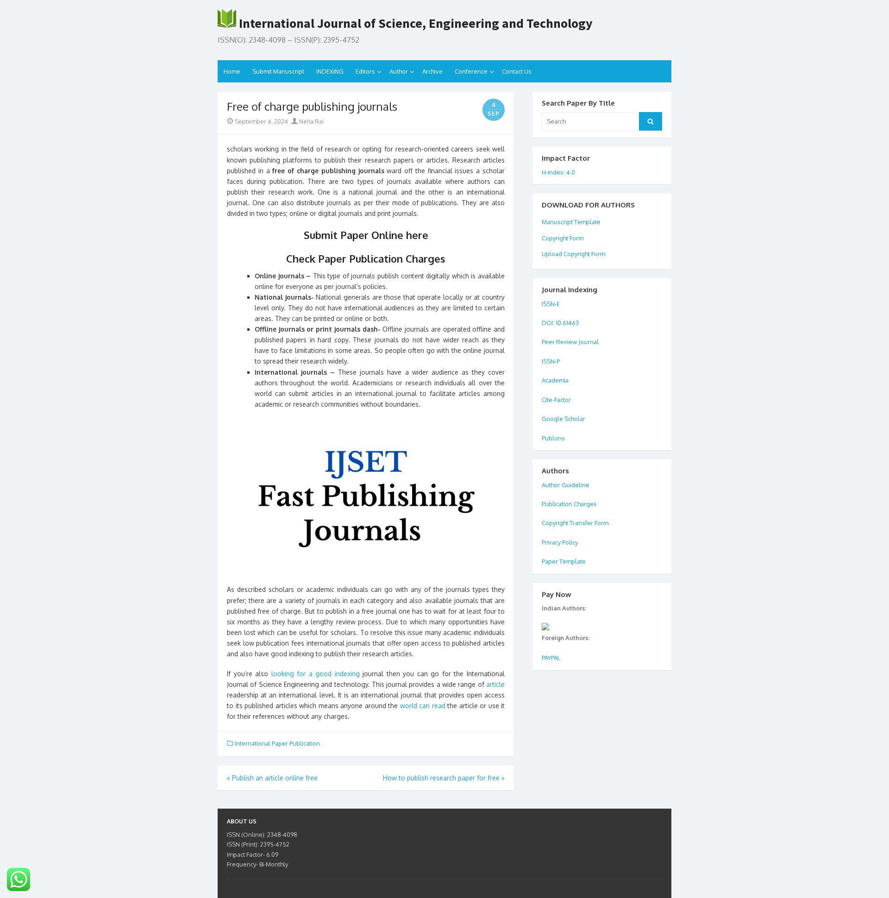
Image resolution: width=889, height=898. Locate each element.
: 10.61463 (566, 323)
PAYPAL (551, 657)
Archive (432, 71)
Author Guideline (565, 485)
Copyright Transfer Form (575, 523)
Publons (553, 438)
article (495, 684)
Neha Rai (311, 121)
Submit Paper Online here (366, 234)
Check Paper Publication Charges (365, 258)
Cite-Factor (556, 399)
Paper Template (564, 561)
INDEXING (330, 71)
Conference (471, 71)
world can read (422, 706)
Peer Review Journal (570, 341)
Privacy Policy (560, 542)
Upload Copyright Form (573, 253)
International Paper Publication (277, 743)
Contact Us (517, 71)
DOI (547, 323)
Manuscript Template (571, 222)
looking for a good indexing (315, 674)
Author (398, 71)
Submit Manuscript (278, 71)
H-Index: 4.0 (558, 172)
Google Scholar (563, 418)
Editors (365, 71)
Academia (556, 380)
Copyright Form (562, 238)
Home (232, 71)
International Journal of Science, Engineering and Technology (414, 23)
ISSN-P (551, 361)
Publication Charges (569, 504)
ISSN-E (551, 304)
